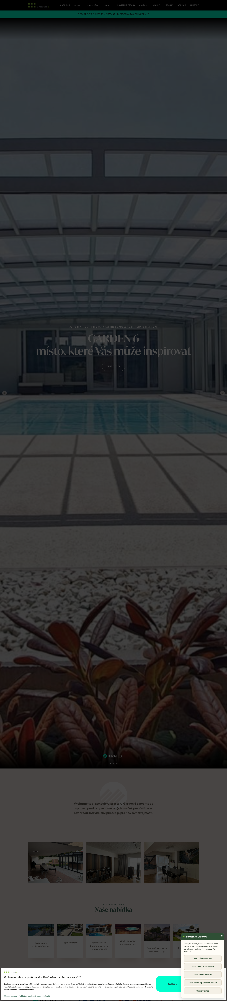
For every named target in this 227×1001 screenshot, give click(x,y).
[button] (221, 972)
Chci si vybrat (206, 984)
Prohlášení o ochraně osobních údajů (34, 996)
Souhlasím (172, 984)
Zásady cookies (10, 996)
